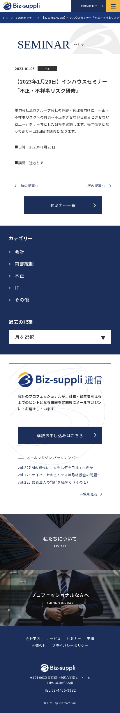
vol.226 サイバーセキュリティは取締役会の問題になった (60, 474)
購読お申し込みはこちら (60, 435)
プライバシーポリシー (70, 645)
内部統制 (24, 263)
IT (17, 287)
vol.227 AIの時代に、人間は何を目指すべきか (55, 467)
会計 (19, 251)
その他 (22, 299)
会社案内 (33, 638)
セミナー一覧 (62, 205)
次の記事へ (96, 186)
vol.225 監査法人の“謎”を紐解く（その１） (54, 482)
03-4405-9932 (64, 690)
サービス (53, 638)
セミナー (73, 638)
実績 (90, 638)
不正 (19, 275)
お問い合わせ (89, 6)
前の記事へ (29, 186)
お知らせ (38, 645)
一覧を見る (89, 494)
